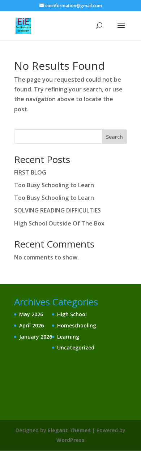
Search (114, 136)
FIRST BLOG (30, 172)
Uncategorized (75, 347)
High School (72, 314)
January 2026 (35, 336)
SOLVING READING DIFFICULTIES (57, 210)
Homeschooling (76, 325)
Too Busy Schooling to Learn (54, 185)
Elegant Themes (69, 430)
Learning (68, 336)
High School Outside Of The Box (59, 223)
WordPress (70, 440)
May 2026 (31, 314)
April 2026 (31, 325)
